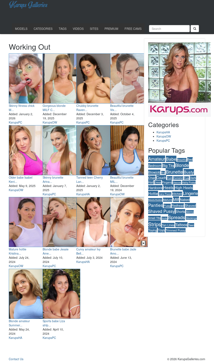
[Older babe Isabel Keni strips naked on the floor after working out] (27, 149)
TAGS (62, 29)
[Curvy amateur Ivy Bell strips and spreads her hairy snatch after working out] (95, 221)
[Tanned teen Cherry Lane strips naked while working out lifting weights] (95, 149)
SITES (94, 29)
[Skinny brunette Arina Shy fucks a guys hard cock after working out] (61, 149)
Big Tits (168, 165)
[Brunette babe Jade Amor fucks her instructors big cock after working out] (129, 221)
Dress (157, 182)
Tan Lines (168, 225)
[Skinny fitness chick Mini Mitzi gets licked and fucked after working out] (27, 78)
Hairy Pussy (189, 182)
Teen (191, 225)
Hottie (153, 193)
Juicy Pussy (165, 194)
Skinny (190, 211)
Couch (161, 177)
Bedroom (155, 165)
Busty (189, 172)
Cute (186, 178)
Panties (155, 205)
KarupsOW (50, 122)
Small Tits (154, 218)
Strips (154, 224)
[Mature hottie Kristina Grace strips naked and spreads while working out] (27, 221)
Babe (171, 159)
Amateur (156, 158)
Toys (161, 229)
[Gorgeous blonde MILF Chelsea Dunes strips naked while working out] (61, 78)
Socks (164, 218)
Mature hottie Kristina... (17, 251)
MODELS (21, 29)
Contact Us (16, 359)
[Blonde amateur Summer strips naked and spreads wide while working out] (27, 293)
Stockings (191, 218)
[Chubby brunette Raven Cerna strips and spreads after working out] (95, 78)
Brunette (174, 171)
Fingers (167, 182)
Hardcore (155, 187)
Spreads (176, 217)
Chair (151, 177)
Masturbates (155, 200)
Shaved (190, 205)
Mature (167, 200)
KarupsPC (15, 122)
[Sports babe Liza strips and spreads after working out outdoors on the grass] (61, 293)
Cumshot (178, 178)
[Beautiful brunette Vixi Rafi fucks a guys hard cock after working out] (129, 78)
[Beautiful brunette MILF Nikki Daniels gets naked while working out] (129, 149)
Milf (176, 199)
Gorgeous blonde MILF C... (54, 108)
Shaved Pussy (161, 211)
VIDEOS (78, 29)
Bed (190, 159)
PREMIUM (111, 29)
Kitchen (177, 194)
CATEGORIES (43, 29)
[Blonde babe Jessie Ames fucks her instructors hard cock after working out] (61, 221)
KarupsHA (83, 194)
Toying (152, 230)
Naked (185, 199)
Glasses (177, 182)
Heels (168, 187)
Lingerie (190, 193)
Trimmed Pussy (176, 230)
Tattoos (181, 224)
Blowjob (154, 172)
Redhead (178, 205)
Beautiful (181, 159)
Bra (163, 172)
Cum (169, 178)
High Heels (184, 187)
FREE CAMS (133, 29)
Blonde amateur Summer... (19, 323)
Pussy (167, 206)
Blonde (182, 165)
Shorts (180, 211)
